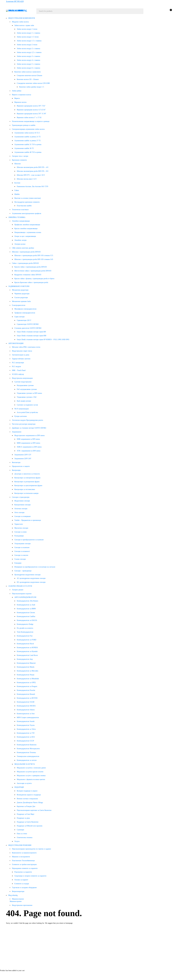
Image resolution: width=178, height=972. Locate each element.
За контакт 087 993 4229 (15, 1)
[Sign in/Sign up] (163, 11)
